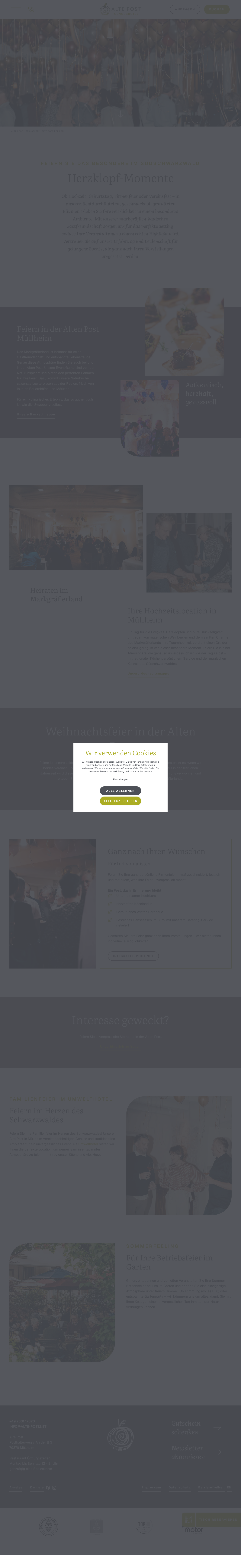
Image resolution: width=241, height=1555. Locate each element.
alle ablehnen (120, 791)
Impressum (146, 771)
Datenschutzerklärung (112, 771)
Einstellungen (120, 779)
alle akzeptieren (120, 801)
